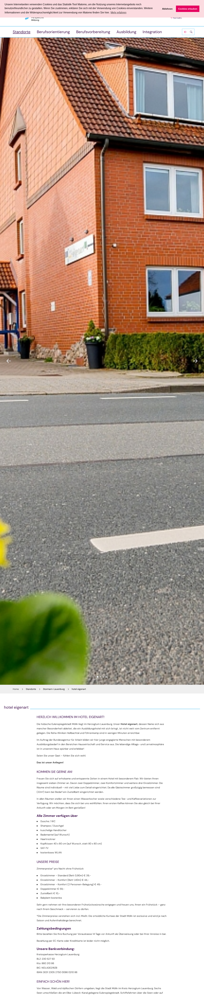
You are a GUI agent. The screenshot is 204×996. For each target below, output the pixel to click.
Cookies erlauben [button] (187, 8)
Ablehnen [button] (167, 8)
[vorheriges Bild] (8, 361)
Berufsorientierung (53, 31)
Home (16, 689)
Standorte (21, 31)
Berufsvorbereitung (93, 31)
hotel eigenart (79, 689)
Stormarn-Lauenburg (54, 689)
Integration (152, 31)
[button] (188, 32)
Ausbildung (126, 31)
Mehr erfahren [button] (118, 12)
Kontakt (177, 17)
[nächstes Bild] (195, 361)
